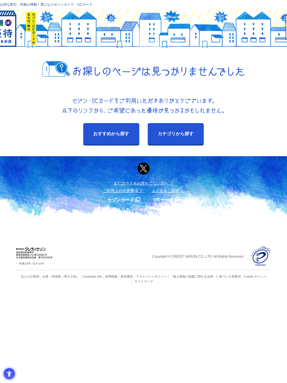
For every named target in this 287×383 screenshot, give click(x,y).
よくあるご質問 (165, 190)
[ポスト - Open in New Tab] (143, 168)
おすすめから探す (111, 133)
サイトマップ (144, 281)
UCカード (164, 199)
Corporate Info (92, 276)
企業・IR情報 (51, 276)
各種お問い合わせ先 (31, 263)
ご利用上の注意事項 (120, 190)
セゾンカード (120, 199)
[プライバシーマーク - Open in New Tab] (260, 256)
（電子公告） (70, 276)
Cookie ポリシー (255, 276)
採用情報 (111, 276)
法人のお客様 (30, 276)
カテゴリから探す (176, 133)
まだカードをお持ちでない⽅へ (141, 183)
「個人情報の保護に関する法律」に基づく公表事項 (205, 276)
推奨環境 (127, 276)
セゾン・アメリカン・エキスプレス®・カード (140, 209)
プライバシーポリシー (151, 276)
